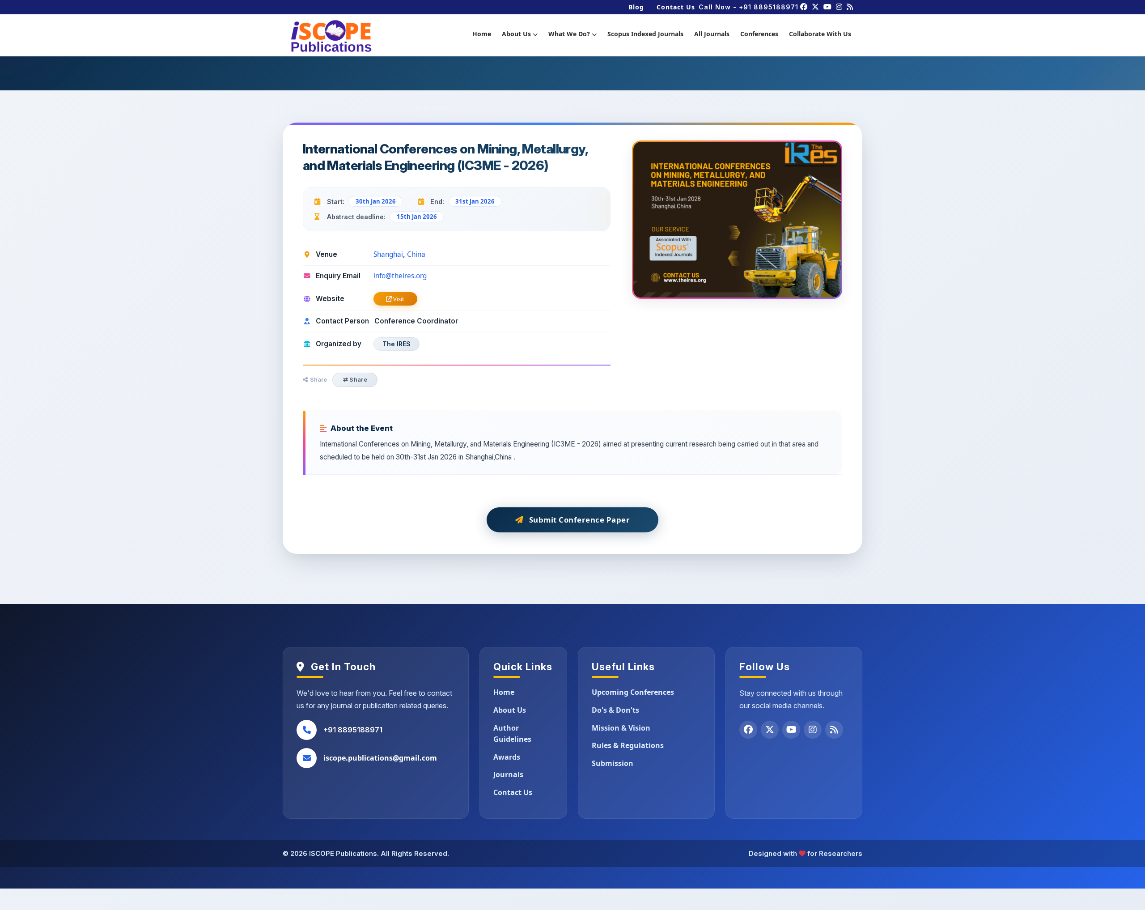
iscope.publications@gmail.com (380, 758)
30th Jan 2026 (376, 201)
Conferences (759, 34)
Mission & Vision (621, 728)
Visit (398, 299)
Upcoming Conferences (633, 692)
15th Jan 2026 (417, 217)
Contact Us (676, 7)
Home (481, 34)
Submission (612, 763)
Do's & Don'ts (615, 710)
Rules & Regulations (628, 745)
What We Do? (570, 34)
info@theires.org (400, 276)
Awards (506, 757)
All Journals (711, 34)
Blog (636, 7)
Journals (508, 774)
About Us (517, 34)
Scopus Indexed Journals (645, 34)
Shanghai (388, 254)
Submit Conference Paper (579, 520)
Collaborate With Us (820, 34)
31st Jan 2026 (475, 201)
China (416, 254)
